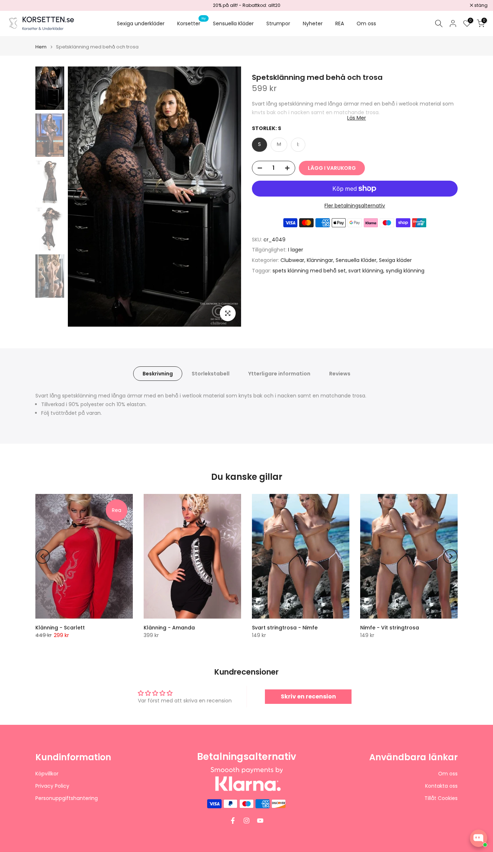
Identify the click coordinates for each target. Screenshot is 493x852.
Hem (41, 46)
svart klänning (365, 270)
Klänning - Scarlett (60, 627)
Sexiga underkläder (141, 23)
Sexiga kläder (395, 260)
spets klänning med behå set (309, 270)
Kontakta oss (441, 786)
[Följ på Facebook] (233, 820)
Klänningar (320, 260)
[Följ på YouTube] (260, 820)
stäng (16, 5)
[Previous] (80, 196)
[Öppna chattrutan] (478, 838)
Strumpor (278, 23)
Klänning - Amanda (169, 627)
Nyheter (313, 23)
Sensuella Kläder (233, 23)
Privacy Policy (52, 786)
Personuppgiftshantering (66, 798)
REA (339, 23)
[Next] (228, 196)
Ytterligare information (279, 373)
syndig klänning (405, 270)
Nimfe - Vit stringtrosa (389, 627)
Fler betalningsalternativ (354, 205)
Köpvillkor (46, 773)
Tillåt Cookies (441, 798)
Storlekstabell (211, 373)
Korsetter (191, 23)
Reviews (339, 373)
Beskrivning (158, 373)
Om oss (366, 23)
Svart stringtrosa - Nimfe (285, 627)
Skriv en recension (308, 696)
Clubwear (292, 260)
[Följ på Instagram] (246, 820)
